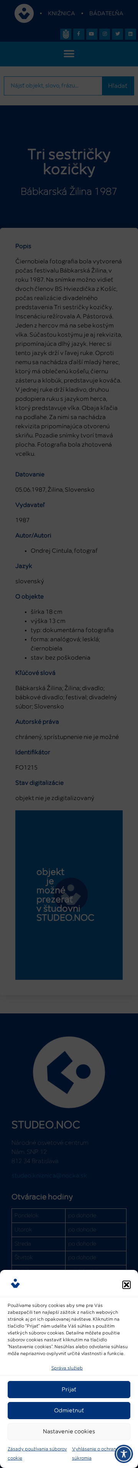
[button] (126, 1285)
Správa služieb (67, 1368)
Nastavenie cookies (69, 1431)
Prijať (69, 1389)
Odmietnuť (69, 1410)
